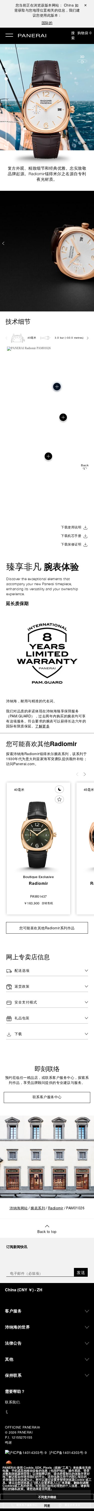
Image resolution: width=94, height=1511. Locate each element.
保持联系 (13, 1375)
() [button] (23, 1290)
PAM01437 (38, 896)
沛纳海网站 (19, 1208)
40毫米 (32, 338)
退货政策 (22, 986)
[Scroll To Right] (87, 338)
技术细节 (18, 321)
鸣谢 (8, 1442)
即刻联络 (47, 1068)
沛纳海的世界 (17, 1327)
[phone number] (47, 1412)
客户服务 (13, 1311)
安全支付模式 (26, 1002)
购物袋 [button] (84, 32)
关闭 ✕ (85, 5)
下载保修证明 (71, 544)
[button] (6, 73)
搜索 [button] (73, 35)
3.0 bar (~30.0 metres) (69, 338)
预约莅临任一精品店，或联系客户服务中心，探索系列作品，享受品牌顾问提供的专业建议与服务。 (47, 1080)
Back (84, 465)
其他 (9, 1359)
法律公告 (13, 1343)
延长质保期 (17, 603)
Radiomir (23, 48)
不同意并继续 (47, 1497)
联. (13, 1401)
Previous (3, 243)
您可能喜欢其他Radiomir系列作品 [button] (47, 927)
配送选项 (22, 971)
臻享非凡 (42, 566)
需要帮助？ (15, 1391)
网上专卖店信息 (28, 956)
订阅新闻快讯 (16, 1246)
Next (90, 243)
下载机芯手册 (71, 536)
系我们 (14, 1401)
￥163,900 (32, 903)
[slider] (6, 78)
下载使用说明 (71, 527)
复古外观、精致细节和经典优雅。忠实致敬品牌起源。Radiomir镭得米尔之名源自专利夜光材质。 (47, 173)
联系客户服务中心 (47, 1097)
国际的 (47, 22)
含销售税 (47, 903)
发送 (81, 1272)
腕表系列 (10, 48)
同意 (47, 1505)
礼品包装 (22, 1018)
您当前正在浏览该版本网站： (45, 5)
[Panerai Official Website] (32, 35)
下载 (18, 1034)
